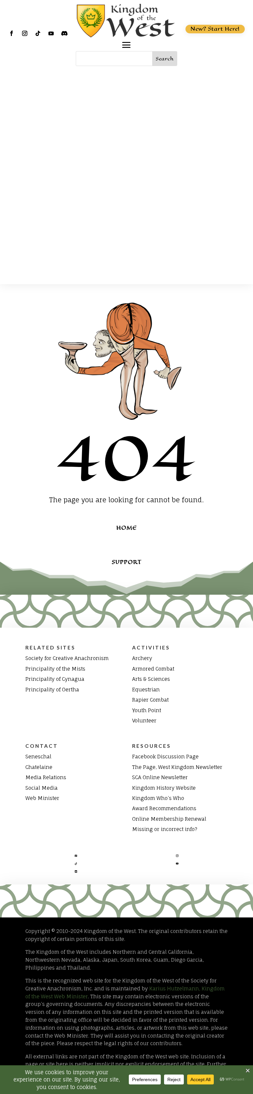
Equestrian (146, 689)
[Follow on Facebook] (11, 33)
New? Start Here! (214, 29)
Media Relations (45, 777)
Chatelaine (38, 767)
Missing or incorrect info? (164, 829)
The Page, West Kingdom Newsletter (177, 767)
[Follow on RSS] (64, 33)
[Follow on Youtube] (51, 33)
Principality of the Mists (55, 669)
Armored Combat (153, 669)
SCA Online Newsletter (160, 777)
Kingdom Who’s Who (158, 798)
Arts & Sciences (151, 679)
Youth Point (146, 710)
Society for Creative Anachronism (67, 658)
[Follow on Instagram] (24, 33)
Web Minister (42, 798)
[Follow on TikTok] (38, 33)
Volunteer (144, 720)
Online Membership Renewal (169, 819)
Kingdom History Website (164, 788)
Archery (142, 658)
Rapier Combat (150, 700)
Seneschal (38, 756)
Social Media (41, 788)
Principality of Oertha (52, 689)
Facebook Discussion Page (165, 756)
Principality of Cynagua (54, 679)
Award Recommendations (164, 808)
